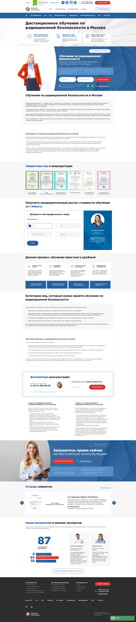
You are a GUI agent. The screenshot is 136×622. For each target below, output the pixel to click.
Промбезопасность (60, 15)
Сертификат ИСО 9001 (58, 584)
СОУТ (99, 15)
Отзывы (83, 9)
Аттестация (59, 600)
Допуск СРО (29, 600)
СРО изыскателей (31, 588)
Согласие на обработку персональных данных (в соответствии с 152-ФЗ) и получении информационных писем (73, 86)
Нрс (45, 15)
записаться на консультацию (64, 461)
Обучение (50, 600)
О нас (50, 9)
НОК (50, 15)
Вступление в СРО (35, 15)
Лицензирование (83, 600)
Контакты (107, 15)
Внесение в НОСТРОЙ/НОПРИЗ (35, 592)
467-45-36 (87, 3)
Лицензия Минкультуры (87, 15)
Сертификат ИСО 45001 (58, 588)
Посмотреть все (105, 487)
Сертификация (71, 600)
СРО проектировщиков (33, 586)
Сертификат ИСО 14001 (58, 586)
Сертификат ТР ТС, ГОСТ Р (59, 590)
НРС (37, 600)
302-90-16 (86, 2)
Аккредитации (73, 9)
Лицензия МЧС (73, 15)
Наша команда (60, 9)
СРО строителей (31, 584)
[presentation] (22, 503)
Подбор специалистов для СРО (35, 590)
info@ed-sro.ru (54, 2)
